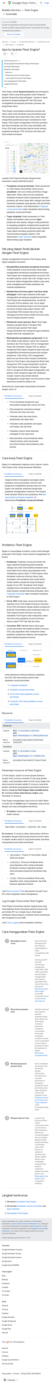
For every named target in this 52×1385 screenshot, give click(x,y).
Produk (13, 42)
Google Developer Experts (12, 1257)
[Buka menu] (3, 3)
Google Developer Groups (11, 1254)
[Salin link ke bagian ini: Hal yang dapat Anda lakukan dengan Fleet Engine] (31, 253)
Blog (3, 1276)
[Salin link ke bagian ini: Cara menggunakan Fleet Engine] (46, 932)
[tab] (14, 396)
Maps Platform (30, 3)
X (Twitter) (6, 1291)
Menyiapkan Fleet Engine (17, 1213)
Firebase (5, 1313)
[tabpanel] (26, 425)
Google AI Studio (8, 1317)
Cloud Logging (13, 922)
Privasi (16, 1374)
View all (5, 1333)
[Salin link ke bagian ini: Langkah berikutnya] (29, 1195)
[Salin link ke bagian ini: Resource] (15, 713)
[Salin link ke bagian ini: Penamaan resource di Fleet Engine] (43, 770)
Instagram (6, 1283)
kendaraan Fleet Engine (26, 1202)
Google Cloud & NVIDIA (10, 1265)
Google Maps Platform (27, 42)
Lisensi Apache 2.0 (35, 1226)
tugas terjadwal (13, 1209)
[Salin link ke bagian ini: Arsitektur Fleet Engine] (34, 545)
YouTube (5, 1295)
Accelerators (7, 1261)
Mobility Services (11, 10)
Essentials (11, 14)
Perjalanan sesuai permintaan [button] (15, 396)
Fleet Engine (31, 10)
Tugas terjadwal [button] (34, 396)
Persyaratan (6, 1374)
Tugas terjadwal (24, 237)
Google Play (6, 1329)
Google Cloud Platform (10, 1360)
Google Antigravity (9, 1321)
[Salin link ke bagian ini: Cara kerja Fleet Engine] (34, 458)
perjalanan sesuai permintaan (30, 1206)
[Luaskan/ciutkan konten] (19, 60)
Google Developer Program (12, 1250)
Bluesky (5, 1280)
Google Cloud (7, 1325)
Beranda (5, 42)
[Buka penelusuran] (41, 2)
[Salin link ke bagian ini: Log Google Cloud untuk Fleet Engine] (45, 901)
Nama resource (13, 891)
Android (5, 1306)
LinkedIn (5, 1287)
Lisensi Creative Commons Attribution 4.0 (25, 1224)
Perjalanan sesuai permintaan (22, 690)
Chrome (5, 1309)
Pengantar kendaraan (15, 594)
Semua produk (7, 1364)
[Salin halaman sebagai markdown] (12, 54)
